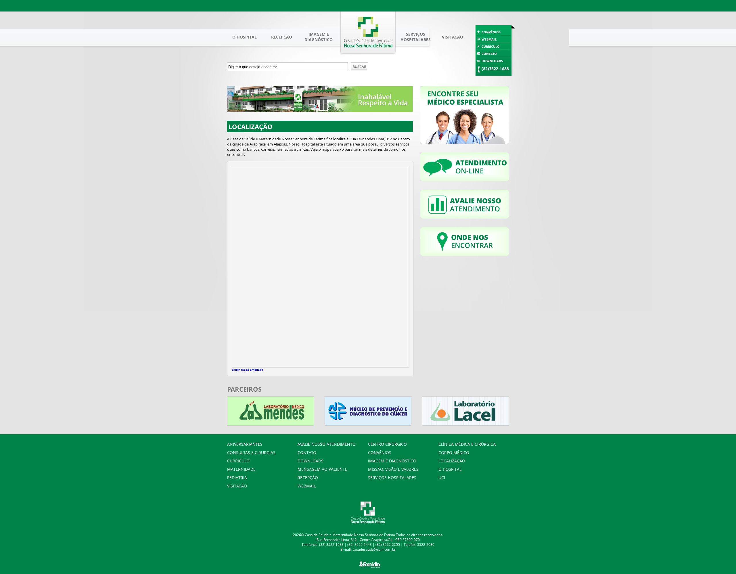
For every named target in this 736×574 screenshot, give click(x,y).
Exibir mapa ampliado (247, 370)
